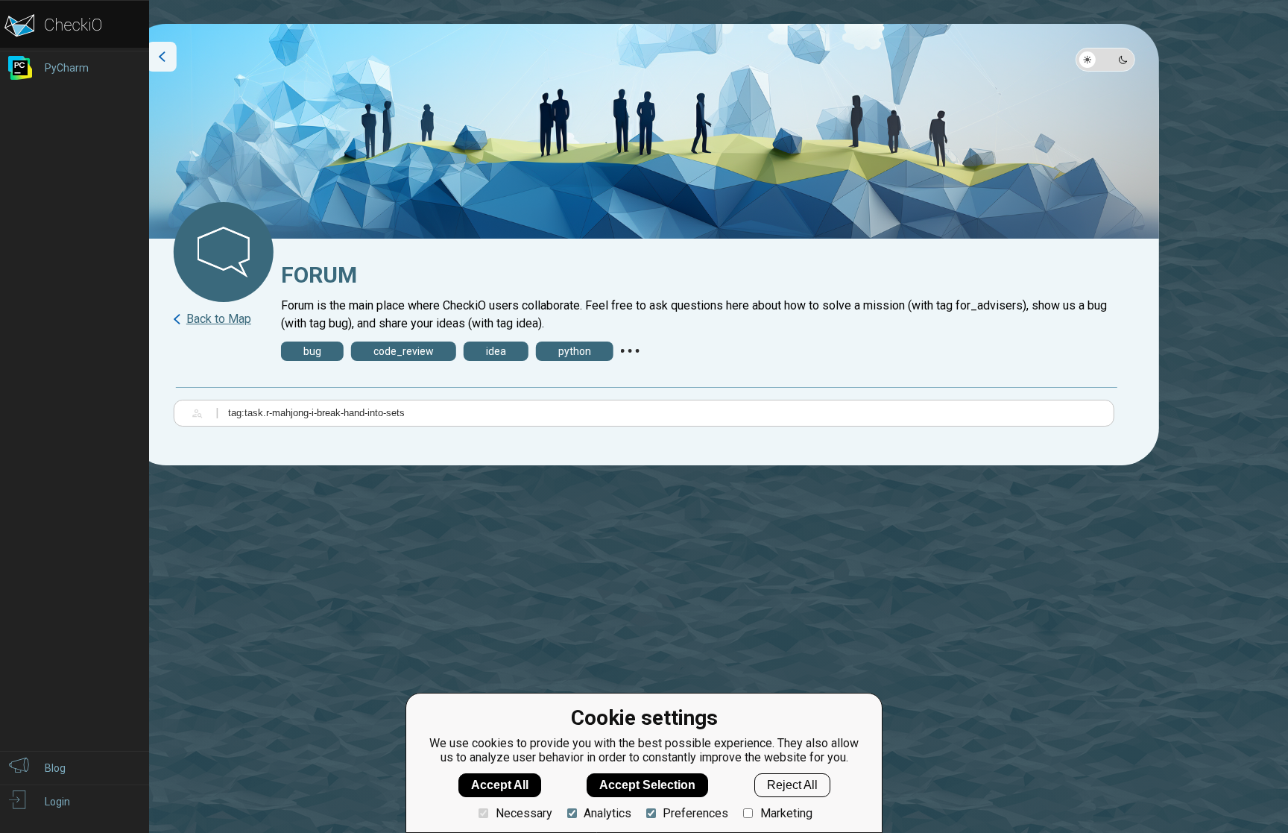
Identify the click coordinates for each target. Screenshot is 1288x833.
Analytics (607, 813)
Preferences (695, 813)
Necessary (524, 813)
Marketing (786, 813)
